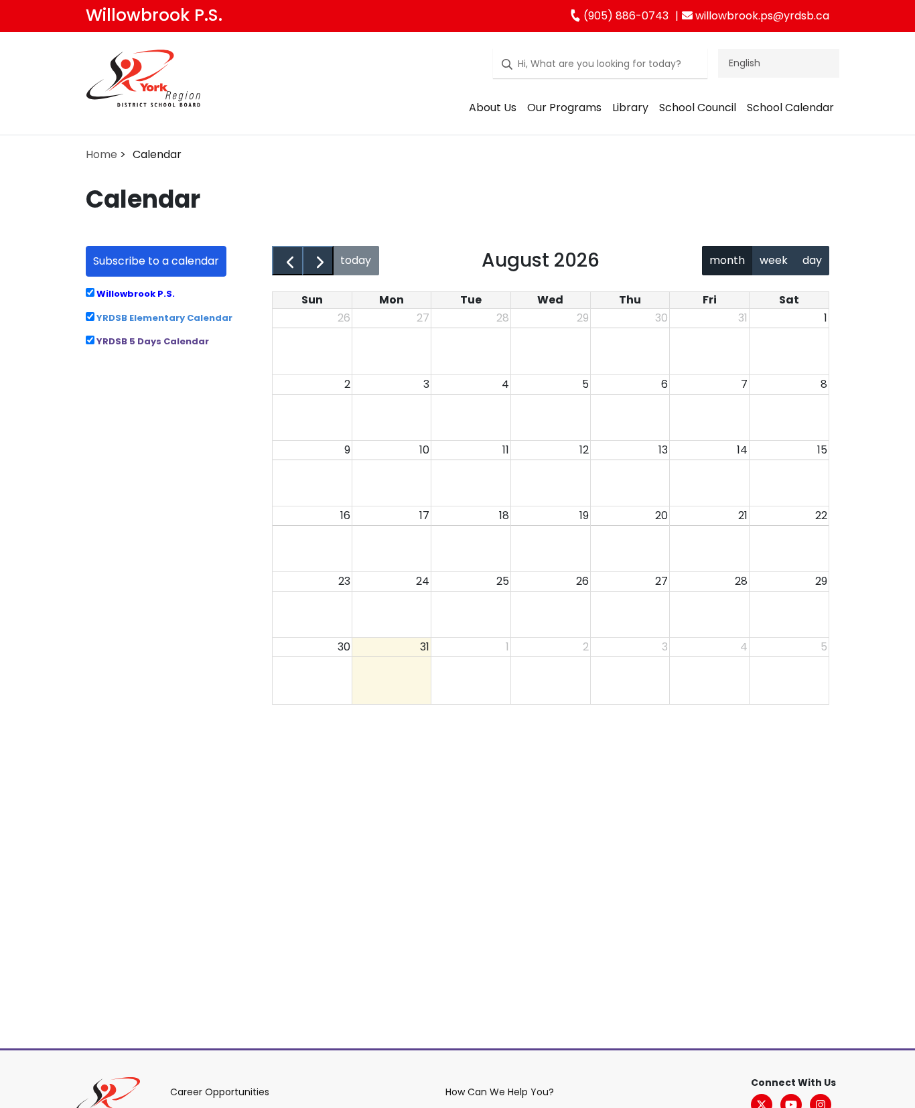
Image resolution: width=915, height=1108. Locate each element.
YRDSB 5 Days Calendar (151, 341)
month (727, 260)
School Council (697, 107)
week (774, 260)
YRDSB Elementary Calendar (163, 317)
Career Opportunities (219, 1092)
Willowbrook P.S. (154, 15)
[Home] (143, 81)
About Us (492, 107)
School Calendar (790, 107)
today (355, 260)
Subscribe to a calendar (156, 261)
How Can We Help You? (499, 1092)
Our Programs (564, 107)
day (812, 260)
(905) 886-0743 (624, 15)
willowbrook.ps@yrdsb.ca (761, 15)
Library (630, 107)
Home (101, 154)
